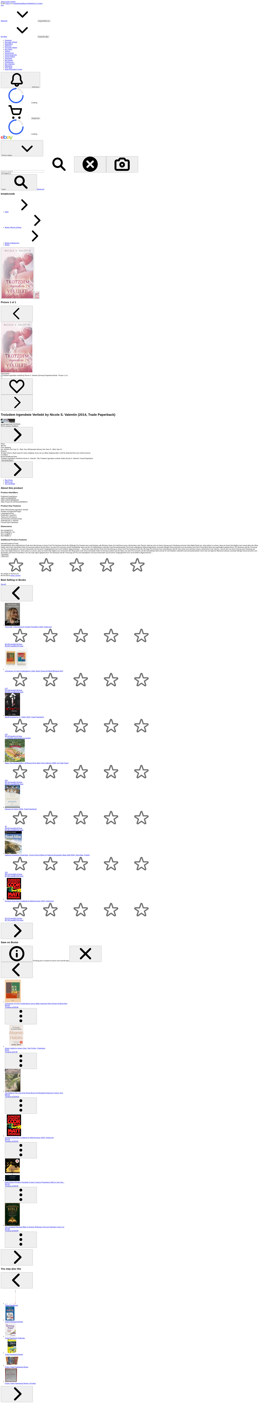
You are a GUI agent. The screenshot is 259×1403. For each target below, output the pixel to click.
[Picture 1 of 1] (37, 295)
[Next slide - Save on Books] (17, 1257)
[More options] (21, 1016)
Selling (7, 51)
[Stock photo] (17, 273)
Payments (8, 58)
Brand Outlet (27, 3)
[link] (17, 435)
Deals (20, 3)
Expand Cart (35, 118)
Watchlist (8, 46)
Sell (2, 5)
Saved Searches (11, 55)
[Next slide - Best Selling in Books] (17, 931)
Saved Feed (9, 53)
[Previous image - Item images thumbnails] (17, 314)
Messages (8, 66)
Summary (8, 40)
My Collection (10, 64)
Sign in (8, 3)
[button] (19, 182)
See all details (10, 484)
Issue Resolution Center (13, 69)
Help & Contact (37, 3)
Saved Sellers (10, 57)
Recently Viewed (11, 42)
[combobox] (22, 171)
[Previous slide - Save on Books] (17, 970)
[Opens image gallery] (1, 377)
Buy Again (8, 49)
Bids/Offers (9, 44)
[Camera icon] (122, 164)
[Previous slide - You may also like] (17, 1280)
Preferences (9, 62)
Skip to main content (8, 2)
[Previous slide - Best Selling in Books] (17, 593)
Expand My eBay (43, 37)
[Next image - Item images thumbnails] (17, 403)
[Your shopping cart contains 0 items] (16, 118)
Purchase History (11, 47)
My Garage (9, 60)
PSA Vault (8, 67)
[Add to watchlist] (17, 387)
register (15, 3)
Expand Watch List (44, 21)
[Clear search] (90, 164)
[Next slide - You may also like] (17, 1394)
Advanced (40, 189)
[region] (129, 349)
